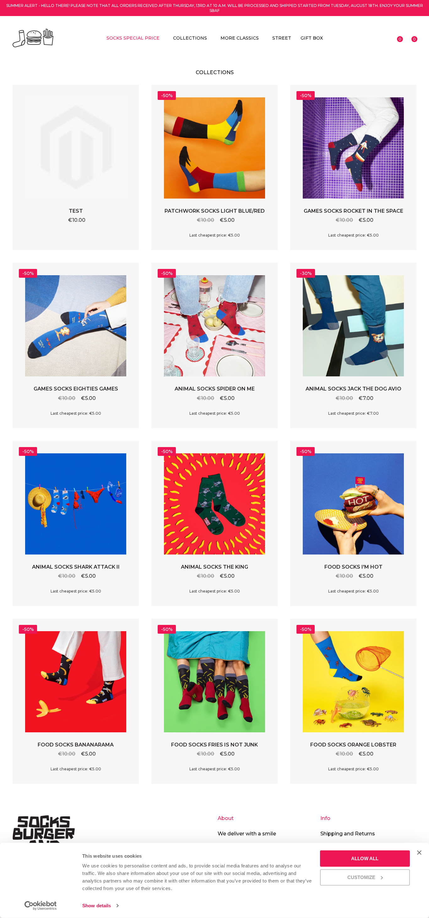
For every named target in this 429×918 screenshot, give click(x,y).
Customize (361, 877)
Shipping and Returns (347, 834)
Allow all (364, 858)
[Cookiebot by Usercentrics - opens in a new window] (40, 905)
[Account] (383, 38)
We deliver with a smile (247, 834)
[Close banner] (419, 852)
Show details (96, 905)
